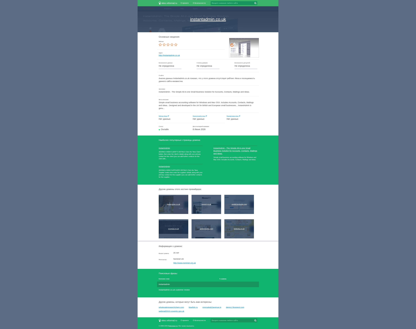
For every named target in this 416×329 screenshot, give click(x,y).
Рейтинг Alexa (163, 116)
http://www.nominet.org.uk (184, 263)
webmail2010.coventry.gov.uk (171, 311)
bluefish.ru (193, 307)
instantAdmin (164, 148)
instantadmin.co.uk (208, 19)
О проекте (185, 3)
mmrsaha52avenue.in (211, 307)
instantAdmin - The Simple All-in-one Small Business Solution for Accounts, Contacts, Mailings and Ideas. (235, 151)
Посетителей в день (199, 116)
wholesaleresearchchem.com (171, 307)
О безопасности (199, 3)
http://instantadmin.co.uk (169, 55)
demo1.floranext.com (235, 307)
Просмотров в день (232, 116)
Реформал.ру (173, 326)
